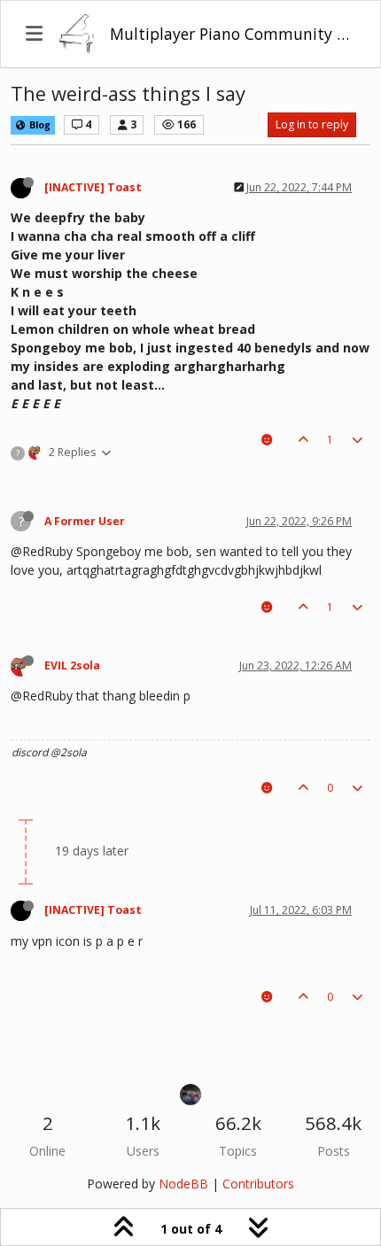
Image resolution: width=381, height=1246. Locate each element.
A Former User (84, 521)
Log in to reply (312, 124)
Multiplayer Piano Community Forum (232, 33)
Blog (39, 125)
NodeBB (183, 1183)
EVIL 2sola (72, 665)
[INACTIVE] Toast (93, 187)
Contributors (258, 1183)
